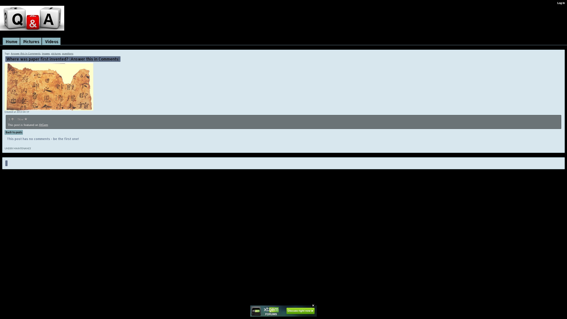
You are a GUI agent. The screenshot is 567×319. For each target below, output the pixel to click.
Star (20, 119)
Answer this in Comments (26, 53)
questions (67, 53)
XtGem (43, 125)
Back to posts (14, 132)
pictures (56, 53)
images (46, 53)
